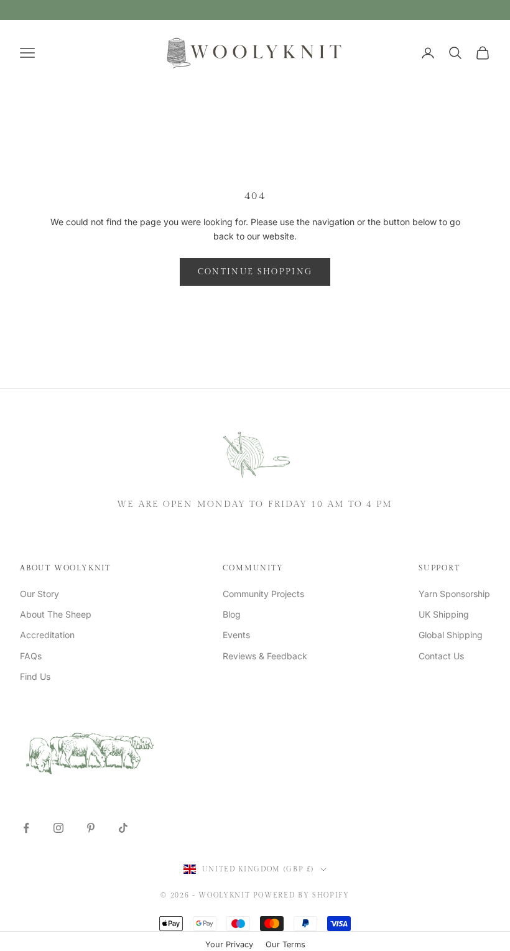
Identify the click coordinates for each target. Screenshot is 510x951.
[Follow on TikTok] (123, 828)
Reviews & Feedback (265, 656)
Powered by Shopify (301, 895)
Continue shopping (255, 272)
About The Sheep (55, 614)
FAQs (31, 656)
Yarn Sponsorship (454, 593)
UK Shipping (444, 614)
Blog (232, 614)
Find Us (35, 676)
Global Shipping (451, 634)
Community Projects (263, 593)
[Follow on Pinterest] (91, 828)
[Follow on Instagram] (58, 828)
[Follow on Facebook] (26, 828)
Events (236, 634)
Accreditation (47, 634)
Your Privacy (229, 944)
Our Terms (285, 944)
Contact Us (441, 656)
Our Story (39, 593)
